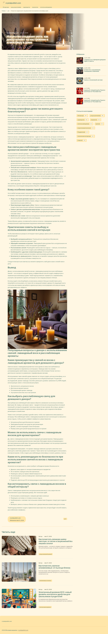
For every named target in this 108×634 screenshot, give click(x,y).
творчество (35, 7)
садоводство (26, 7)
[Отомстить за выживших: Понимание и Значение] (80, 70)
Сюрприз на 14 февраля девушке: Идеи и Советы (95, 60)
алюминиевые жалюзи (45, 580)
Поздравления (83, 132)
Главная (4, 10)
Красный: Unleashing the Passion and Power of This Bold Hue (94, 90)
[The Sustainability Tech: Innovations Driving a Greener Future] (19, 545)
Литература (6, 7)
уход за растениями (16, 7)
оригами (99, 124)
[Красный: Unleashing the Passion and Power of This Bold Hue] (80, 91)
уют (8, 10)
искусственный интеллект (86, 128)
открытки (81, 140)
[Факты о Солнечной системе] (80, 81)
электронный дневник (45, 607)
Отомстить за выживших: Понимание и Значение (92, 70)
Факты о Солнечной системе (93, 80)
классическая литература (85, 136)
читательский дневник (46, 7)
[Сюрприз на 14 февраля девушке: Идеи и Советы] (80, 60)
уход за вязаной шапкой (45, 554)
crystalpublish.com (23, 630)
